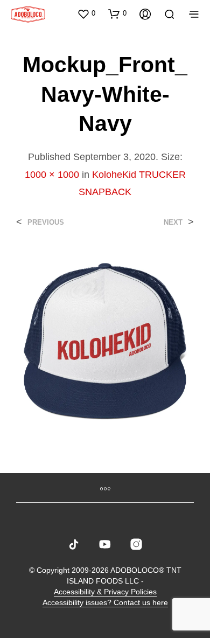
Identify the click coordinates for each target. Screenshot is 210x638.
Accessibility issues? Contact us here (105, 603)
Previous (45, 222)
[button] (86, 13)
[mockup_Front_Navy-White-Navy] (105, 340)
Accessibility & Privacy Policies (105, 592)
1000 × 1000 (52, 174)
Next (173, 222)
